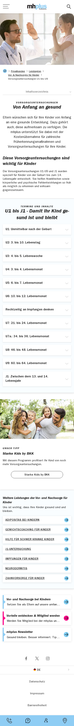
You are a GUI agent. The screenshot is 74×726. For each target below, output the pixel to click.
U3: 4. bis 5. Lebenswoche (24, 256)
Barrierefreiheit (37, 705)
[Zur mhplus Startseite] (37, 7)
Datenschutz (37, 681)
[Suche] (69, 6)
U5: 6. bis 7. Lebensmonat (24, 283)
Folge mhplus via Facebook (26, 658)
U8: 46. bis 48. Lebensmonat (26, 350)
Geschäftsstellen (65, 720)
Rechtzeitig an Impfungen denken (30, 310)
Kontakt (9, 720)
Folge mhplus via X (37, 658)
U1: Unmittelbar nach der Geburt (29, 229)
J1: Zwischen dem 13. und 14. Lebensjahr (27, 379)
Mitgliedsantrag (46, 720)
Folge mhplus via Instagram (47, 658)
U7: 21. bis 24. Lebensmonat (26, 323)
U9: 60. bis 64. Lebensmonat (26, 363)
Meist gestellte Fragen (27, 720)
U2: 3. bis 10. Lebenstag (23, 243)
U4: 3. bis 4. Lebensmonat (24, 269)
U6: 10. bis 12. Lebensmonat (26, 296)
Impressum (37, 693)
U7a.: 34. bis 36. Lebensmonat (27, 336)
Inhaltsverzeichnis (37, 92)
